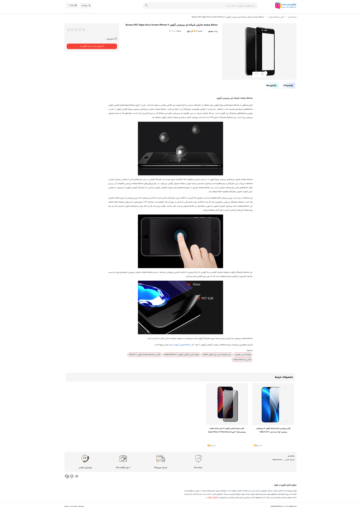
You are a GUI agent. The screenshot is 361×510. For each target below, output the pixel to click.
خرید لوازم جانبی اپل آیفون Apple (217, 354)
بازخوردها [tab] (271, 85)
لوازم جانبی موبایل (243, 354)
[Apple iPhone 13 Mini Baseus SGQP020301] (227, 404)
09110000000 (277, 459)
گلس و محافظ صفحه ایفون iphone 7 (144, 354)
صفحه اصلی (292, 17)
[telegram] (76, 477)
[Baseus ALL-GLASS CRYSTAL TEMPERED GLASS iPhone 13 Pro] (273, 404)
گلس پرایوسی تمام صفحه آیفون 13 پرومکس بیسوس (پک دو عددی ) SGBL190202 (273, 430)
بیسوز (210, 31)
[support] (66, 477)
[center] (146, 5)
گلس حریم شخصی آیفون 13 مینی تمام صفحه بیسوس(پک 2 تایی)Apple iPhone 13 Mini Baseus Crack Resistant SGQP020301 (227, 430)
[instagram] (71, 477)
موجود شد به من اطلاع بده (91, 46)
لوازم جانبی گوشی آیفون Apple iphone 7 (181, 354)
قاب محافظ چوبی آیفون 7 (183, 344)
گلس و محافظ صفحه (276, 17)
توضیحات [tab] (288, 85)
